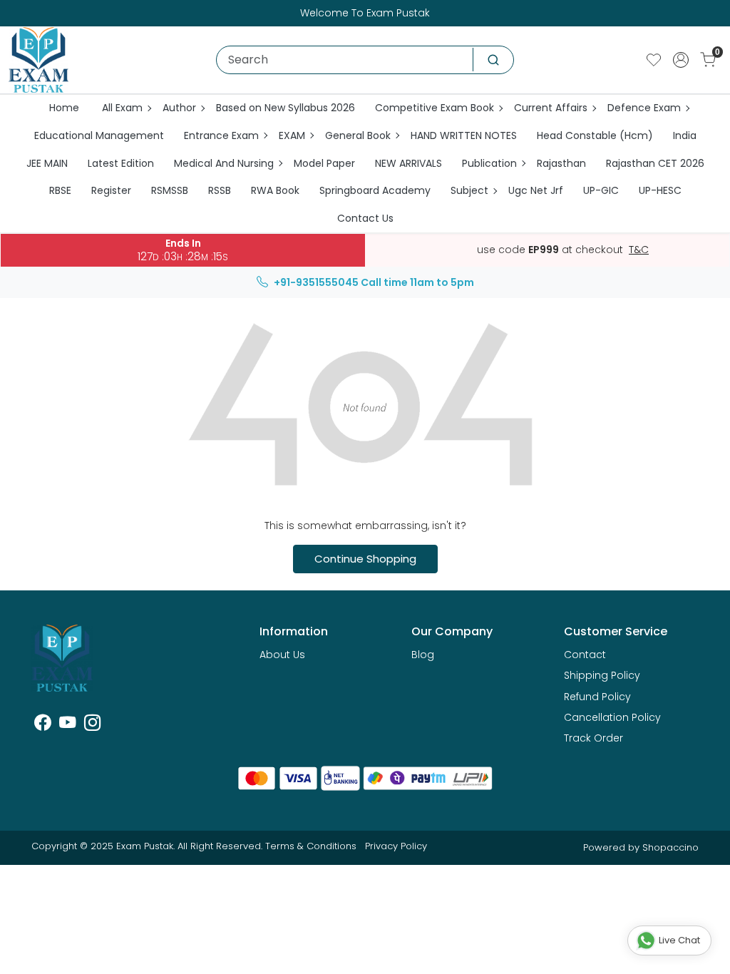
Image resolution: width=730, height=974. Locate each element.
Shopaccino (670, 847)
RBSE (60, 190)
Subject (469, 190)
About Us (282, 654)
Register (111, 190)
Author (179, 108)
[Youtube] (67, 725)
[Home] (38, 60)
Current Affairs (550, 108)
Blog (422, 654)
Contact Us (365, 218)
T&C (639, 250)
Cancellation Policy (612, 717)
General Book (358, 135)
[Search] (493, 60)
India (684, 135)
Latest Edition (121, 163)
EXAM (292, 135)
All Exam (122, 108)
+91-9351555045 (316, 282)
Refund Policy (597, 697)
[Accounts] (680, 60)
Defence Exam (644, 108)
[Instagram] (92, 725)
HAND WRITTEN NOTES (464, 135)
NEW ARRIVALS (408, 163)
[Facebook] (42, 725)
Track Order (593, 738)
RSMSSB (169, 190)
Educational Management (99, 135)
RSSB (219, 190)
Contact (585, 654)
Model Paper (324, 163)
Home (64, 108)
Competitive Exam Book (434, 108)
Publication (489, 163)
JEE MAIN (47, 163)
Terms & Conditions (310, 846)
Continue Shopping (365, 558)
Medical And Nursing (224, 163)
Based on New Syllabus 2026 (285, 108)
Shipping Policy (602, 675)
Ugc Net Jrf (535, 190)
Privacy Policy (396, 846)
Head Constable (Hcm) (595, 135)
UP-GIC (601, 190)
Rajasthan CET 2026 (655, 163)
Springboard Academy (375, 190)
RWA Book (275, 190)
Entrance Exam (221, 135)
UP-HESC (660, 190)
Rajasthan (561, 163)
